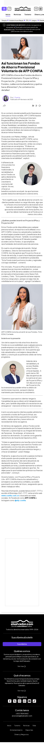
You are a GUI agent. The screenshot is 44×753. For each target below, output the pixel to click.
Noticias (17, 14)
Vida (34, 725)
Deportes (29, 730)
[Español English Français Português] (40, 9)
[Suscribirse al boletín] (4, 9)
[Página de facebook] (9, 702)
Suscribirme (22, 644)
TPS (27, 20)
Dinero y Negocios (21, 734)
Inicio (8, 14)
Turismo (27, 14)
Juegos (34, 20)
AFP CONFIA (30, 498)
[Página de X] (14, 702)
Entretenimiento (16, 730)
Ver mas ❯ (21, 666)
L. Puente (16, 97)
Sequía (4, 20)
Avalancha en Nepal (16, 20)
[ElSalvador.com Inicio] (23, 8)
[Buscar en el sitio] (9, 9)
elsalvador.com (9, 29)
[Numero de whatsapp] (24, 702)
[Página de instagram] (19, 702)
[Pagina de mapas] (36, 9)
